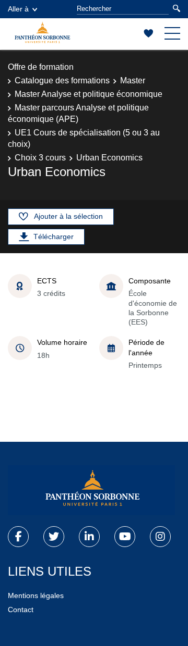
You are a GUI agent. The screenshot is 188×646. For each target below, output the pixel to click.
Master (132, 80)
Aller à (18, 9)
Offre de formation (41, 67)
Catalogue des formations (62, 80)
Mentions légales (36, 595)
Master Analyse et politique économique (88, 94)
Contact (20, 609)
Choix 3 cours (40, 157)
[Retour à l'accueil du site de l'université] (91, 490)
